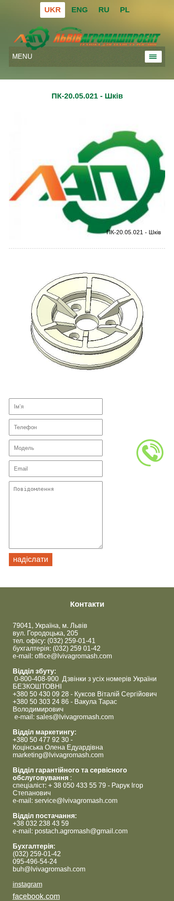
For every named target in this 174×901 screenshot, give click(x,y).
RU (103, 9)
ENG (79, 9)
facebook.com (36, 896)
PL (125, 9)
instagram (27, 884)
